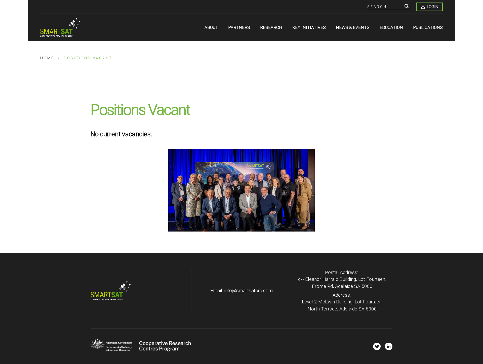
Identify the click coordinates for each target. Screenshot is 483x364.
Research (271, 27)
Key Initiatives (309, 27)
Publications (428, 27)
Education (391, 27)
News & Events (353, 27)
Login (432, 6)
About (211, 27)
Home (47, 58)
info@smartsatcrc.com (248, 290)
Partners (239, 27)
